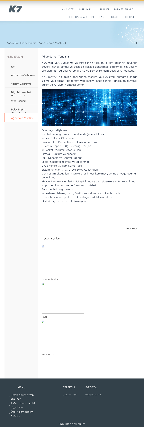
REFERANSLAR (78, 17)
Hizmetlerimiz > (29, 43)
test (13, 66)
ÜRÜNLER (103, 9)
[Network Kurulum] (63, 260)
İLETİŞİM (130, 17)
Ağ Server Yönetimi (22, 118)
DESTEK (116, 17)
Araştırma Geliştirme (23, 75)
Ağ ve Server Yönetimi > (53, 43)
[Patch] (63, 298)
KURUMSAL (86, 9)
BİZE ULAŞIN (98, 17)
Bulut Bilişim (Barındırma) (18, 110)
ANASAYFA (68, 9)
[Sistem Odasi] (63, 336)
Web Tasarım (18, 100)
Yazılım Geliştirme (21, 83)
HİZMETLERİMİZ (123, 9)
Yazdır (128, 228)
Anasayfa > (13, 43)
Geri (135, 228)
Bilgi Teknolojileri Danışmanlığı (21, 93)
